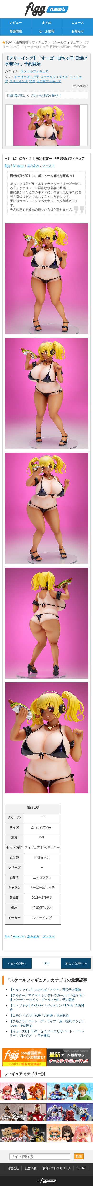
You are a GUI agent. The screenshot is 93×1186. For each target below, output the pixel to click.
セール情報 (46, 31)
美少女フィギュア (48, 81)
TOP (8, 42)
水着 (32, 81)
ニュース (78, 22)
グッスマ (48, 166)
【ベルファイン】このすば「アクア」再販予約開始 (45, 989)
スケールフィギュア (65, 42)
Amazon (18, 166)
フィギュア (39, 42)
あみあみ (33, 166)
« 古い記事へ (17, 963)
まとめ (46, 22)
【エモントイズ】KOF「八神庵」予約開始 (39, 1015)
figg (7, 166)
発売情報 (16, 31)
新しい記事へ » (76, 963)
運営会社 (13, 1168)
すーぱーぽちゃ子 (26, 77)
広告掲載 (30, 1168)
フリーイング (18, 81)
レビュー (16, 22)
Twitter (81, 1168)
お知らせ (78, 31)
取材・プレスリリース (56, 1168)
